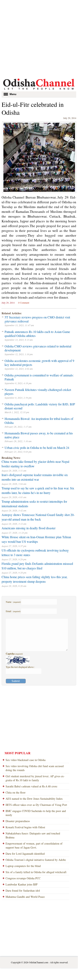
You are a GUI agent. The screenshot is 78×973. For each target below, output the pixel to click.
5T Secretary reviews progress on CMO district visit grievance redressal (37, 319)
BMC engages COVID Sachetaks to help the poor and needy (36, 813)
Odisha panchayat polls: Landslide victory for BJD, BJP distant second (40, 406)
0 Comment (23, 302)
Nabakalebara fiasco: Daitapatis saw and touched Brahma (33, 835)
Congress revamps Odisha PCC (23, 878)
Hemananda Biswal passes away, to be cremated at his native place (39, 435)
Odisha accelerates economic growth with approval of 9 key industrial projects (39, 363)
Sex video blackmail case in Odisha (25, 760)
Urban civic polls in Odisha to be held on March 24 (37, 448)
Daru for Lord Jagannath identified (25, 853)
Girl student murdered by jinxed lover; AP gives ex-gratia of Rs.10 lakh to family (35, 778)
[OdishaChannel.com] (38, 90)
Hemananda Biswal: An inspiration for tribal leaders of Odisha (39, 421)
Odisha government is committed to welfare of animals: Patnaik (39, 377)
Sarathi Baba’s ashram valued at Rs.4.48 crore (31, 786)
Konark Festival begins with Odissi (25, 827)
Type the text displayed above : (20, 666)
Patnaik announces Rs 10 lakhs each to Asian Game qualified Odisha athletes (37, 334)
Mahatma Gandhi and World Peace (25, 897)
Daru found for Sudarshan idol (23, 890)
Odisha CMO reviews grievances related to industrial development (38, 348)
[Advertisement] (39, 38)
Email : (13, 611)
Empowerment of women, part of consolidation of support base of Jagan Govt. (34, 845)
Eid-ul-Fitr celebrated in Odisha (33, 108)
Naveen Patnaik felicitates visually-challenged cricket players (38, 392)
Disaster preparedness (18, 821)
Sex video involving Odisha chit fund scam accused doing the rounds (35, 768)
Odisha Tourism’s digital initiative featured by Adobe (36, 860)
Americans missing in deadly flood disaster (28, 528)
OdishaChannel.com (38, 962)
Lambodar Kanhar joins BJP (22, 884)
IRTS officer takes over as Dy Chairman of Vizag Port (36, 805)
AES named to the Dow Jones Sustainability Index (34, 798)
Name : (13, 601)
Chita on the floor (16, 792)
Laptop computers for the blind (23, 866)
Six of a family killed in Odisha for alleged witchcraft (36, 872)
